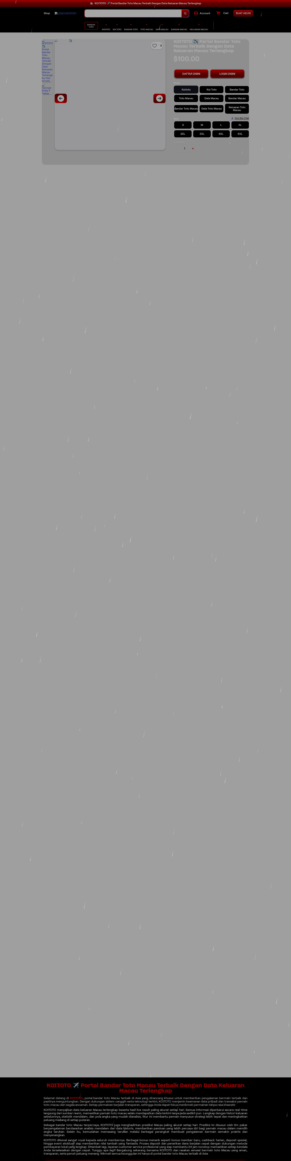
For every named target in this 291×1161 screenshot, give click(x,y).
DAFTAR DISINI (191, 73)
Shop (47, 13)
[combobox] (133, 13)
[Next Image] (159, 98)
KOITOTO (76, 1098)
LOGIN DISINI (227, 73)
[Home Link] (65, 13)
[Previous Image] (61, 98)
